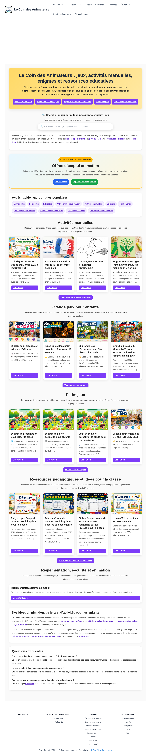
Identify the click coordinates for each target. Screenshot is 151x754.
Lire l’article (18, 288)
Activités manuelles (95, 5)
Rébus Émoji (125, 204)
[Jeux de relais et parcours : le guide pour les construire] (92, 419)
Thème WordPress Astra (101, 750)
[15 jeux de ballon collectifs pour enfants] (58, 419)
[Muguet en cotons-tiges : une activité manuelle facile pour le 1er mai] (126, 247)
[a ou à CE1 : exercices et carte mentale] (126, 503)
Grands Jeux (59, 5)
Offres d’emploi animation (125, 102)
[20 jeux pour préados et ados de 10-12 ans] (24, 331)
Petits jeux (34, 204)
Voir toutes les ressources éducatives (75, 561)
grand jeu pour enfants (75, 139)
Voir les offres (61, 182)
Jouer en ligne (102, 102)
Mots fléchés (58, 722)
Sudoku (33, 636)
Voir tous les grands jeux (75, 385)
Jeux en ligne (22, 714)
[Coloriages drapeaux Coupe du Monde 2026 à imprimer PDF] (24, 247)
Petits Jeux (76, 5)
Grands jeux (19, 204)
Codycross (128, 726)
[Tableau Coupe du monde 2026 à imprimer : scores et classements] (58, 503)
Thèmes (113, 5)
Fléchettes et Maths (76, 211)
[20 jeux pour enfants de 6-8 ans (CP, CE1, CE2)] (126, 419)
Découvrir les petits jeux (48, 102)
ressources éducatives (127, 621)
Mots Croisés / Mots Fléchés (57, 714)
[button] (66, 4)
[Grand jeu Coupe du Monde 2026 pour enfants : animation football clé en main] (126, 331)
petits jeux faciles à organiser (100, 621)
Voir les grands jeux (23, 102)
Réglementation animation (101, 211)
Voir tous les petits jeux (75, 470)
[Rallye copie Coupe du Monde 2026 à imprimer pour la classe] (24, 503)
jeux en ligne (21, 625)
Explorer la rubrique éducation (77, 102)
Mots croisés (58, 718)
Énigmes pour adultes (93, 718)
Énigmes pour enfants (93, 722)
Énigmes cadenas (93, 726)
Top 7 (128, 733)
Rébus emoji (93, 744)
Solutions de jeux (128, 714)
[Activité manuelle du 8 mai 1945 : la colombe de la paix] (58, 247)
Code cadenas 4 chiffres (24, 211)
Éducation (125, 5)
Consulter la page (21, 598)
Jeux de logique (93, 733)
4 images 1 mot (128, 718)
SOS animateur (81, 14)
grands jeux (84, 636)
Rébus (93, 737)
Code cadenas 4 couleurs (51, 211)
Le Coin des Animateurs (31, 9)
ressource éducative (116, 139)
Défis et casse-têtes (93, 729)
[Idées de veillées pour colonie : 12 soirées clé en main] (58, 331)
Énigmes (111, 204)
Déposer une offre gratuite (84, 182)
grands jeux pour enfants (71, 621)
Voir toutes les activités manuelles (75, 297)
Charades (93, 740)
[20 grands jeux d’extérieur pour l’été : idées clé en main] (92, 331)
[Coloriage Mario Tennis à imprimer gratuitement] (92, 247)
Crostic (128, 729)
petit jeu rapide (95, 139)
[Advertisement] (75, 36)
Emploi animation (61, 14)
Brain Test (128, 722)
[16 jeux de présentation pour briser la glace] (24, 419)
